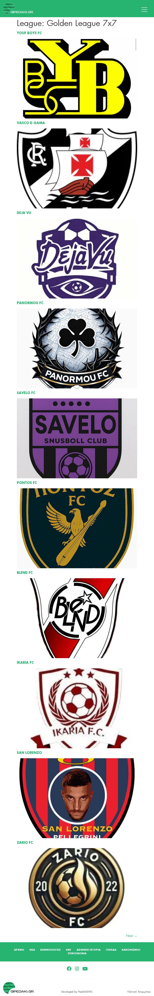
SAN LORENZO (29, 753)
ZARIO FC (25, 843)
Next (131, 935)
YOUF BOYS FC (29, 33)
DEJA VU (24, 213)
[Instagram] (77, 968)
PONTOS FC (27, 483)
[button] (145, 10)
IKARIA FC (25, 663)
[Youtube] (85, 968)
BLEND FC (25, 573)
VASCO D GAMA (31, 123)
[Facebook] (69, 968)
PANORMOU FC (30, 303)
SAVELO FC (26, 393)
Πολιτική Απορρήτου (139, 992)
